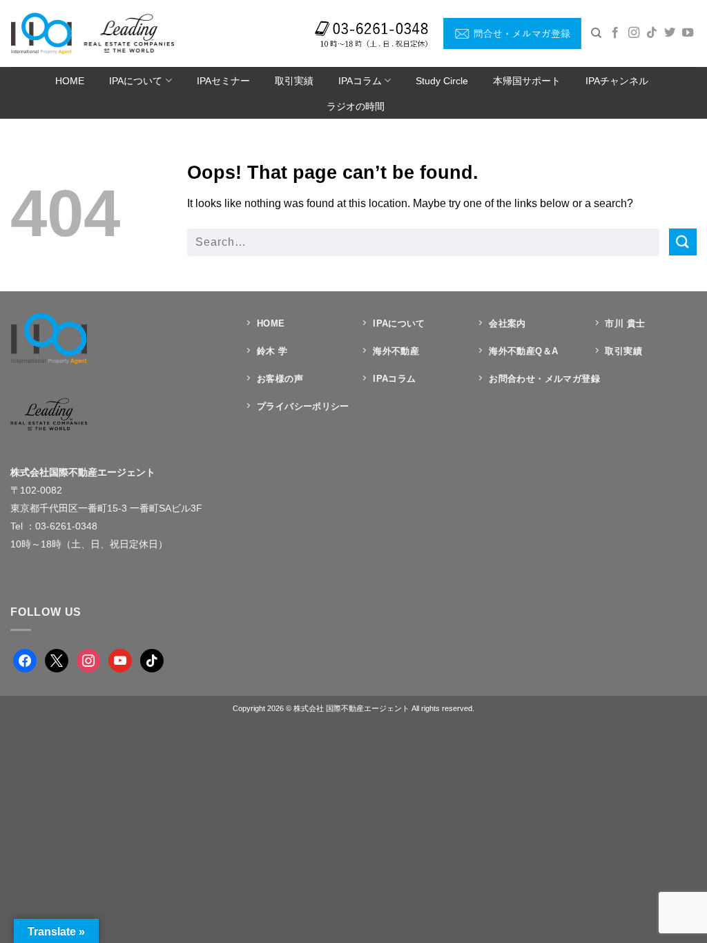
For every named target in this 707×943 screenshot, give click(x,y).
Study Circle (442, 80)
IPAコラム (360, 80)
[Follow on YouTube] (687, 33)
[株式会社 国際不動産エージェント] (92, 33)
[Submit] (683, 242)
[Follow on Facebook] (615, 33)
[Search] (596, 33)
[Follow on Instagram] (633, 33)
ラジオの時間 (356, 106)
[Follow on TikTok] (651, 33)
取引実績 (294, 80)
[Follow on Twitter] (669, 33)
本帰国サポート (527, 80)
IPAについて (135, 80)
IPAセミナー (223, 80)
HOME (69, 80)
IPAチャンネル (616, 80)
